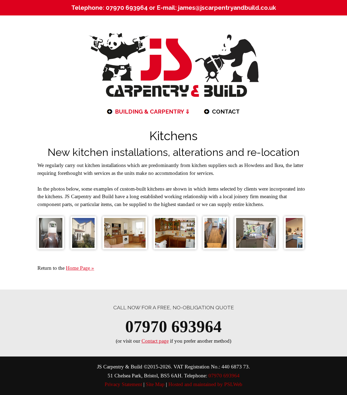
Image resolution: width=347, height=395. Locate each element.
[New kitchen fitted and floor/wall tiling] (215, 232)
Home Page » (80, 268)
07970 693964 (127, 7)
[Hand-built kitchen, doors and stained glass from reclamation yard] (175, 232)
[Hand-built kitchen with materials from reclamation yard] (124, 232)
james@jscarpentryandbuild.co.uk (227, 7)
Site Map (155, 384)
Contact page (155, 341)
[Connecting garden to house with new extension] (83, 232)
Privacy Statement (123, 384)
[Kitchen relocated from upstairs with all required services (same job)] (294, 232)
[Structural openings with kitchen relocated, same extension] (256, 232)
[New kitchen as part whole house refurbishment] (50, 232)
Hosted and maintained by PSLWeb (205, 384)
